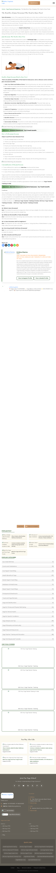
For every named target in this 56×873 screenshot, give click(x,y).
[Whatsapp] (14, 245)
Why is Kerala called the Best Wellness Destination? (18, 537)
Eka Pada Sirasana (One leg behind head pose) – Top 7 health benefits (30, 187)
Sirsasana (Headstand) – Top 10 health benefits (23, 130)
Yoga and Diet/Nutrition (9, 602)
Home (3, 9)
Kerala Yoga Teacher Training (10, 846)
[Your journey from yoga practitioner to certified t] (27, 347)
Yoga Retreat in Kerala (29, 856)
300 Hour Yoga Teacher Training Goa (43, 853)
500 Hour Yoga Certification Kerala (29, 850)
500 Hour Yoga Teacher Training (28, 730)
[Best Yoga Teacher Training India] (8, 3)
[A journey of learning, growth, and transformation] (45, 305)
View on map (33, 803)
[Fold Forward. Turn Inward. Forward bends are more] (27, 413)
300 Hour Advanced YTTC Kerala (10, 850)
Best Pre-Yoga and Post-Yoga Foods (19, 552)
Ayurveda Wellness (8, 561)
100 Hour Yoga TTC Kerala (26, 846)
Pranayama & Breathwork (10, 593)
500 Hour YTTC (6, 831)
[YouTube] (23, 785)
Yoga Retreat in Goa (20, 859)
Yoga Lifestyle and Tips (9, 621)
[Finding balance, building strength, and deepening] (10, 338)
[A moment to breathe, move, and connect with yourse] (27, 300)
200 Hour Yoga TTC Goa (26, 853)
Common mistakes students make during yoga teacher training (18, 545)
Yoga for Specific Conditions (10, 616)
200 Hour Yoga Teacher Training (28, 687)
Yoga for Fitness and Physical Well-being (14, 607)
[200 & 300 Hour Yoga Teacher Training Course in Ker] (10, 311)
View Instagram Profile (25, 278)
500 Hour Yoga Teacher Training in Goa (12, 856)
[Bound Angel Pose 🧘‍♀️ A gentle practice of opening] (45, 340)
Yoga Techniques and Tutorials (11, 639)
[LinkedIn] (28, 785)
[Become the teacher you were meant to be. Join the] (27, 380)
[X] (6, 245)
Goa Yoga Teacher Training (47, 850)
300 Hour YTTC (6, 828)
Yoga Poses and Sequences (13, 9)
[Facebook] (3, 245)
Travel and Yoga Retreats (9, 598)
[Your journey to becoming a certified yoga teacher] (45, 419)
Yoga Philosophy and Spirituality (11, 625)
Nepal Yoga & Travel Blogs (10, 589)
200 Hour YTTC (6, 826)
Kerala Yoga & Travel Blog (9, 580)
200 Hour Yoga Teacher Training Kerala (44, 846)
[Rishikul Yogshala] (7, 795)
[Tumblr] (41, 785)
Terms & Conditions (26, 867)
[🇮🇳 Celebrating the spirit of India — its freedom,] (10, 377)
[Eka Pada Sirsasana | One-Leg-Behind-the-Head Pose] (45, 379)
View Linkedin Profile (42, 278)
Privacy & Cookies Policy (39, 867)
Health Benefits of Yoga (9, 575)
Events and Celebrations (9, 566)
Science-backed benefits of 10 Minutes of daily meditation (46, 537)
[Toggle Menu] (54, 3)
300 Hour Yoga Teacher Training (28, 708)
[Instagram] (18, 785)
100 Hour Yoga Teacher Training (28, 666)
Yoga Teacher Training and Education (13, 634)
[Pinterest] (11, 245)
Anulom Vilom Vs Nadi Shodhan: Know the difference (46, 544)
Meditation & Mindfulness (9, 584)
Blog (3, 835)
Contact (13, 867)
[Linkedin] (9, 245)
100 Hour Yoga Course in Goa (11, 853)
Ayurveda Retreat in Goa (34, 859)
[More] (17, 245)
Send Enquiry (34, 3)
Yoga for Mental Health (9, 611)
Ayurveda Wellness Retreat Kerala (45, 856)
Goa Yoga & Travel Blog (9, 571)
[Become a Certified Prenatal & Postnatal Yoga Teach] (10, 460)
